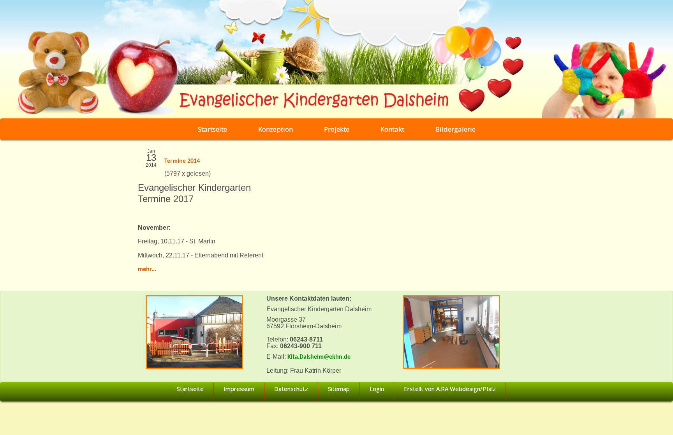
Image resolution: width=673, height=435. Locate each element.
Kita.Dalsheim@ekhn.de (319, 357)
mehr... (147, 269)
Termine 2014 (182, 161)
